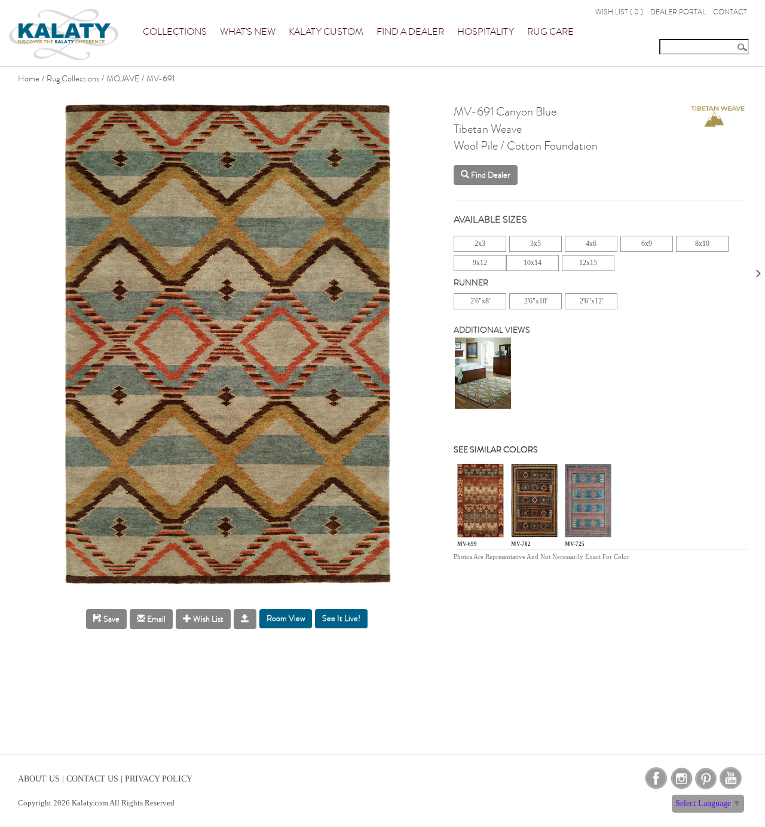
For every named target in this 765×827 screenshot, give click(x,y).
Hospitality (485, 31)
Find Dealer (489, 175)
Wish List (207, 619)
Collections (175, 31)
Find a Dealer (410, 31)
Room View (286, 618)
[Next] (758, 270)
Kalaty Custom (326, 31)
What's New (248, 31)
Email (155, 619)
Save (111, 619)
